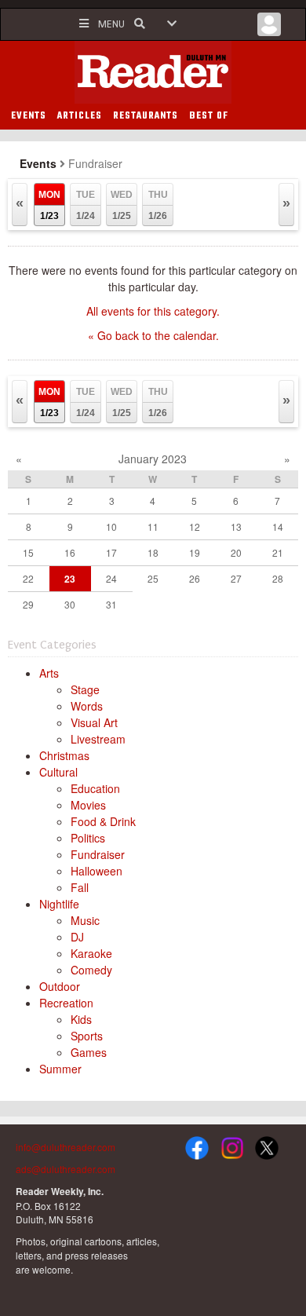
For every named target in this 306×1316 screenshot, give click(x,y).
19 (194, 552)
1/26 (158, 205)
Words (87, 706)
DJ (77, 937)
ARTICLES (79, 116)
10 (111, 526)
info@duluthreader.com (65, 1146)
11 (153, 526)
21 (277, 552)
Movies (88, 805)
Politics (88, 838)
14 (277, 526)
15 (28, 552)
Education (95, 788)
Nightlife (59, 904)
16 (69, 552)
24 (111, 578)
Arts (49, 673)
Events (38, 163)
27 (236, 578)
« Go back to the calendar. (153, 335)
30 (69, 604)
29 (28, 604)
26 (194, 578)
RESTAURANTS (145, 116)
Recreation (66, 1003)
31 (111, 604)
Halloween (96, 871)
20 (236, 552)
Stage (85, 689)
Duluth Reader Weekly (153, 72)
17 (111, 552)
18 (153, 552)
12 (194, 526)
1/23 (49, 205)
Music (85, 920)
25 (153, 578)
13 (236, 526)
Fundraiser (98, 854)
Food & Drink (103, 821)
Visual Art (94, 722)
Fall (80, 887)
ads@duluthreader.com (65, 1168)
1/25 (122, 205)
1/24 (85, 205)
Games (89, 1052)
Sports (87, 1036)
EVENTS (28, 116)
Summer (60, 1069)
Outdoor (59, 986)
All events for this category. (153, 311)
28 (277, 578)
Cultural (58, 772)
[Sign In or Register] (269, 28)
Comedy (91, 970)
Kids (81, 1019)
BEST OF (208, 116)
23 (69, 579)
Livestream (98, 739)
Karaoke (91, 953)
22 (28, 578)
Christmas (64, 755)
